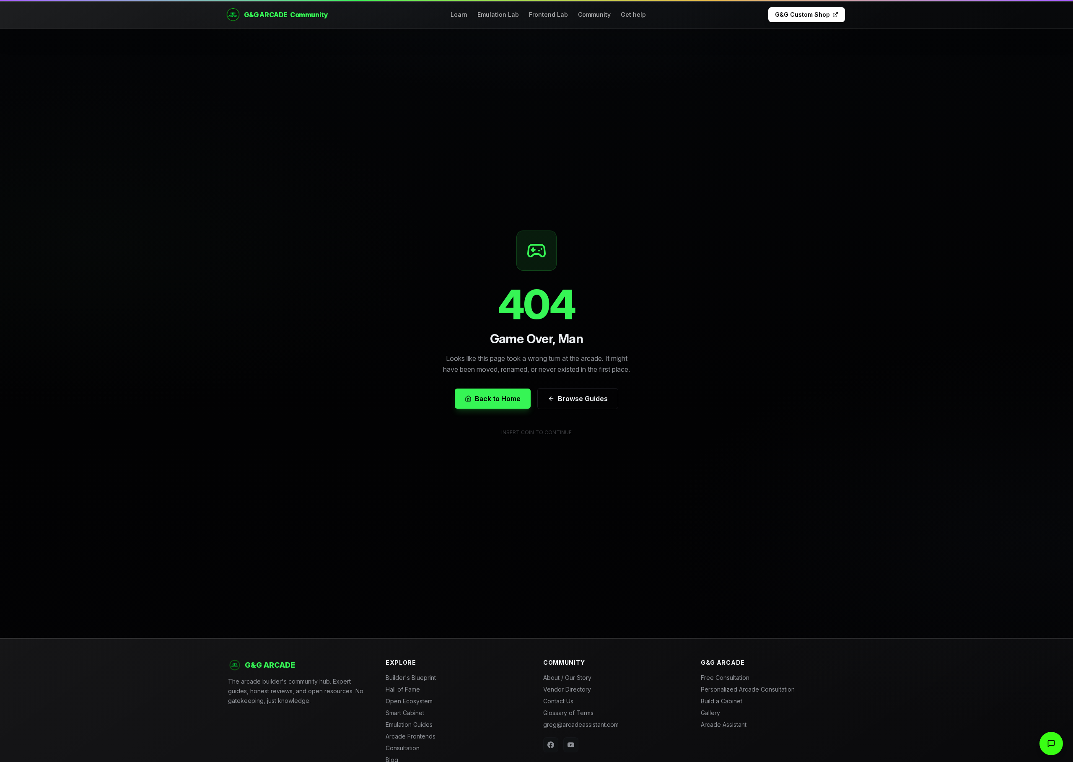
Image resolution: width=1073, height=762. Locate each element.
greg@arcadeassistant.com (581, 724)
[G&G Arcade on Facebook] (550, 744)
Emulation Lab (498, 14)
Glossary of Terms (568, 712)
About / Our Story (567, 677)
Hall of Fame (403, 689)
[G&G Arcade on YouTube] (570, 744)
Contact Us (558, 701)
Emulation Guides (409, 724)
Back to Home (498, 398)
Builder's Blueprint (411, 677)
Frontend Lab (548, 14)
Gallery (710, 712)
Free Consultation (725, 677)
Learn (459, 14)
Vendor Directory (567, 689)
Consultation (403, 748)
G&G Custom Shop (802, 14)
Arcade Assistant (723, 724)
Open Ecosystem (409, 701)
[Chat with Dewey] (1051, 743)
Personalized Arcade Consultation (748, 689)
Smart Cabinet (405, 712)
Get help (633, 14)
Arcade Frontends (410, 736)
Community (594, 14)
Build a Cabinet (721, 701)
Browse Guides (583, 398)
